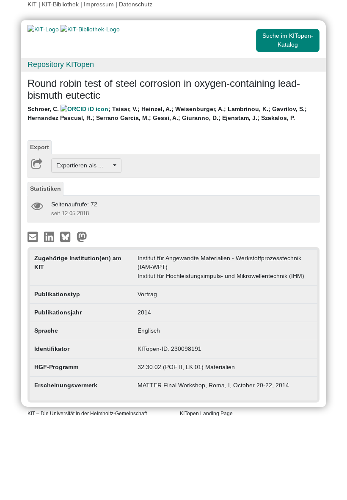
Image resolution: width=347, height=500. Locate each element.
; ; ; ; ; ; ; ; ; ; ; (167, 113)
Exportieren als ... (84, 165)
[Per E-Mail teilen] (34, 236)
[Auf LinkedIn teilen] (50, 236)
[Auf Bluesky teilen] (67, 236)
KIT (32, 4)
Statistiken (45, 188)
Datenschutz (135, 4)
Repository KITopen (61, 64)
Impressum (99, 4)
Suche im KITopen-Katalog (287, 40)
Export (39, 147)
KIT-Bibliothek (61, 4)
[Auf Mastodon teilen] (82, 236)
